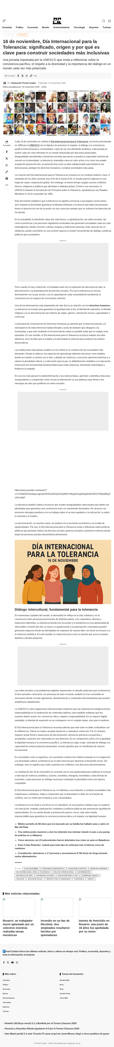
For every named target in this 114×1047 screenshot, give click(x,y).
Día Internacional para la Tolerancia (69, 141)
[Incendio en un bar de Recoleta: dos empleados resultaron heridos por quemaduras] (57, 907)
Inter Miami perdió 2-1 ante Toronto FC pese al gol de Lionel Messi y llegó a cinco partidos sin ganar (57, 1034)
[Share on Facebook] (18, 76)
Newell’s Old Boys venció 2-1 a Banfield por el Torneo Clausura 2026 (40, 1023)
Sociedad (22, 35)
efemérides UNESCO (90, 875)
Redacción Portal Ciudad (23, 83)
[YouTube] (12, 963)
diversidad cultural (45, 875)
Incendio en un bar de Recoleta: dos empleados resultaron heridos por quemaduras (55, 928)
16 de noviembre (31, 868)
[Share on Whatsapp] (27, 76)
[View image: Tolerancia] (63, 572)
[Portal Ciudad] (57, 21)
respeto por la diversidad (58, 879)
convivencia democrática (53, 868)
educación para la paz (68, 875)
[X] (7, 963)
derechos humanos (98, 868)
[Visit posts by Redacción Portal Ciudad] (5, 83)
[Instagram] (17, 963)
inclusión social (35, 879)
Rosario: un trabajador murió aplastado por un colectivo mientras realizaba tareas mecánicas (18, 928)
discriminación (84, 872)
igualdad (20, 879)
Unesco (91, 879)
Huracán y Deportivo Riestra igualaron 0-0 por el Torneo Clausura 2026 (42, 1028)
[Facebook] (4, 963)
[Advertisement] (57, 8)
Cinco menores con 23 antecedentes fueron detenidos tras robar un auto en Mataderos (64, 840)
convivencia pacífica (77, 868)
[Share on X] (22, 76)
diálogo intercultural (63, 872)
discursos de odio (24, 875)
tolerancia (79, 879)
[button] (5, 21)
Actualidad (9, 35)
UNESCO (34, 145)
